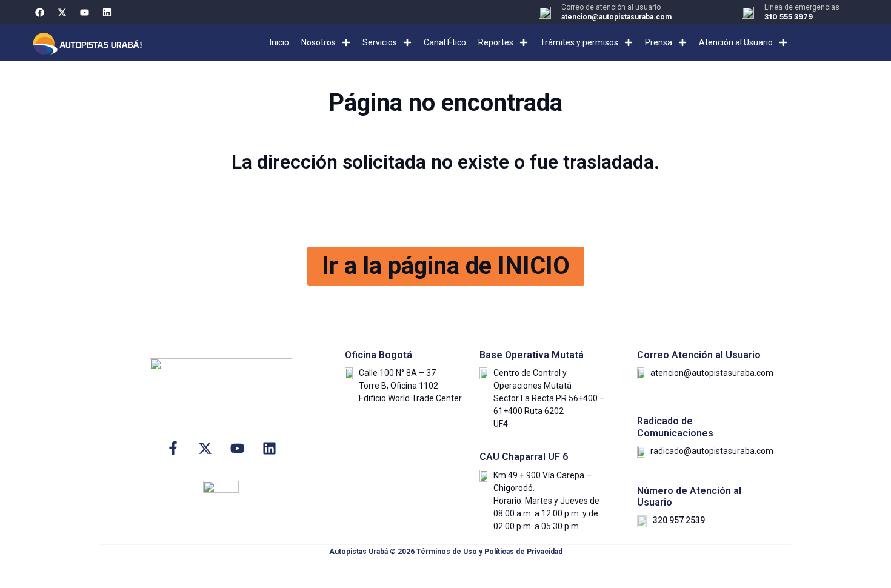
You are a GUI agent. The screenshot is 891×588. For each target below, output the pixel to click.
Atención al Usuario (736, 42)
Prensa (658, 42)
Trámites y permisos (579, 42)
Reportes (495, 42)
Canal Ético (445, 42)
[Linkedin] (107, 12)
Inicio (279, 42)
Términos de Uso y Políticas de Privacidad (489, 551)
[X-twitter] (62, 12)
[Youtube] (84, 12)
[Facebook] (39, 12)
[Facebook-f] (173, 448)
